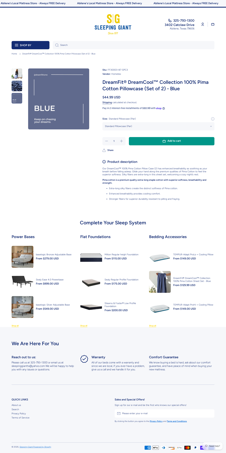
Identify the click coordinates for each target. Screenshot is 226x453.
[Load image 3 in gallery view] (17, 98)
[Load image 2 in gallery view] (17, 86)
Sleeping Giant (26, 447)
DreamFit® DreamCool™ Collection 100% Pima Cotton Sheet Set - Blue (192, 280)
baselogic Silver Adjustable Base (53, 304)
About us (16, 405)
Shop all (15, 326)
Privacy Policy (19, 413)
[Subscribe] (210, 413)
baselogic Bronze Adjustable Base (53, 254)
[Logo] (113, 24)
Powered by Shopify (42, 447)
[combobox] (133, 45)
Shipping (107, 102)
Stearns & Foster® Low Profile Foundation (120, 305)
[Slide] (212, 119)
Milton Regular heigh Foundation (121, 254)
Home (14, 54)
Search (15, 409)
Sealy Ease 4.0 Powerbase (50, 279)
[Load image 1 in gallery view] (17, 73)
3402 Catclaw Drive (179, 25)
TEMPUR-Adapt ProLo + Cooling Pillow (193, 254)
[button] (212, 24)
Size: (119, 118)
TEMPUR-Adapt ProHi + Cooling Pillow (193, 304)
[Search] (56, 45)
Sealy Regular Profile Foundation (121, 279)
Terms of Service (20, 417)
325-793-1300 (183, 20)
